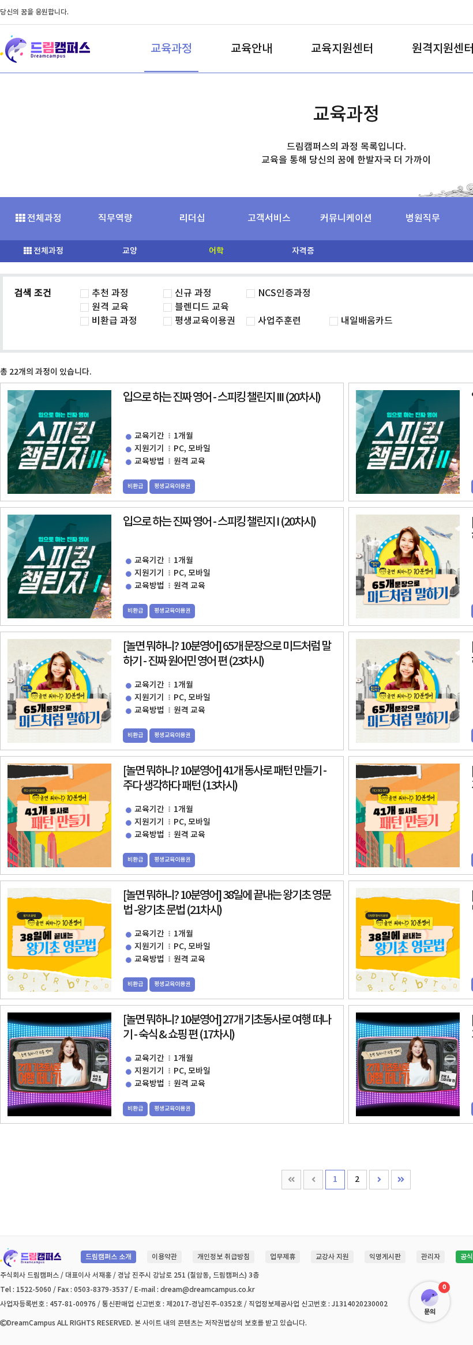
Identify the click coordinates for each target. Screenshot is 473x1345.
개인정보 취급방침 (223, 1257)
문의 (430, 1312)
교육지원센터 (342, 49)
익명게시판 (385, 1257)
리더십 (192, 218)
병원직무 (423, 218)
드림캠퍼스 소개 (108, 1257)
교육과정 (171, 49)
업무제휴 (282, 1257)
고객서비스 (269, 218)
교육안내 (251, 49)
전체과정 (43, 218)
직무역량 (115, 218)
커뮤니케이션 (346, 218)
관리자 (430, 1257)
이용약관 (164, 1257)
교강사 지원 (332, 1257)
